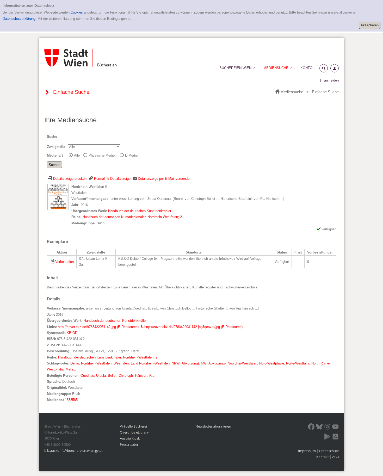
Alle (77, 155)
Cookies (77, 12)
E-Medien (132, 155)
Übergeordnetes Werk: (89, 211)
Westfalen (121, 363)
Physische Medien (102, 155)
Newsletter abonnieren (213, 426)
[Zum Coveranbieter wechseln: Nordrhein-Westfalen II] (58, 197)
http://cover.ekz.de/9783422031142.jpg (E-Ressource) (98, 327)
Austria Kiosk (130, 438)
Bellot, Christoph (120, 376)
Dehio (74, 363)
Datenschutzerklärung (19, 19)
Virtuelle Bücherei (133, 426)
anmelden (331, 80)
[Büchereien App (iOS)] (335, 437)
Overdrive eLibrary (134, 432)
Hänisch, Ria (144, 376)
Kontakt (322, 456)
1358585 (71, 400)
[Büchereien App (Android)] (327, 437)
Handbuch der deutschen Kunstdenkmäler (139, 211)
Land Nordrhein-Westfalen (150, 363)
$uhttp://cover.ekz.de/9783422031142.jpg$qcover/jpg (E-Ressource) (192, 327)
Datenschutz (329, 450)
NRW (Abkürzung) (185, 363)
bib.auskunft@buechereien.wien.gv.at (73, 450)
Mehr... (71, 369)
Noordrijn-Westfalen (242, 363)
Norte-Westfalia (297, 363)
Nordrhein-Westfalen (96, 363)
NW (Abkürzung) (213, 363)
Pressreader (129, 444)
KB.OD (72, 333)
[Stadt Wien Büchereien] (80, 58)
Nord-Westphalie (271, 363)
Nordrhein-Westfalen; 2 (164, 217)
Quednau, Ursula (93, 376)
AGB (335, 456)
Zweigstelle (56, 147)
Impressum (307, 450)
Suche (52, 137)
